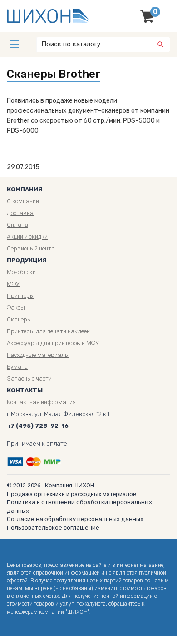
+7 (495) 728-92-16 (38, 425)
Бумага (17, 366)
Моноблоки (21, 272)
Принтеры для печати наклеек (48, 331)
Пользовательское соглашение (53, 527)
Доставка (20, 213)
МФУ (13, 283)
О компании (23, 201)
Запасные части (29, 378)
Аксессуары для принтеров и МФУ (53, 343)
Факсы (16, 307)
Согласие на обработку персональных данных (75, 519)
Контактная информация (41, 402)
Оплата (17, 224)
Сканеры (19, 319)
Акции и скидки (27, 236)
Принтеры (20, 295)
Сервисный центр (31, 248)
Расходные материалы (38, 354)
